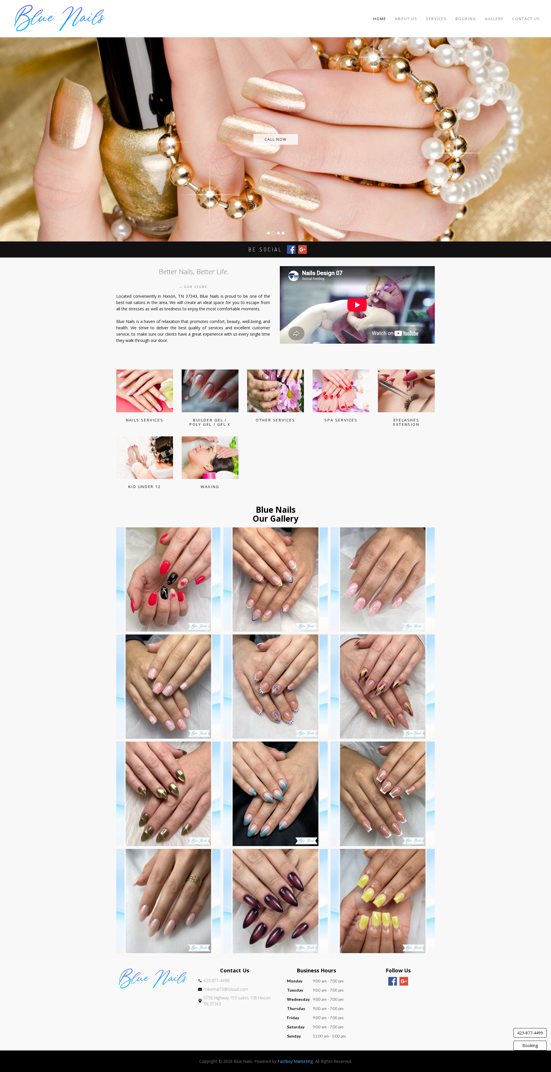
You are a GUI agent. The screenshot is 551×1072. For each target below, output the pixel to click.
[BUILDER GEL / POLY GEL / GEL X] (210, 390)
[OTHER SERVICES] (275, 390)
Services (436, 18)
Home (379, 18)
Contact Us (526, 18)
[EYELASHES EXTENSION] (406, 390)
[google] (403, 981)
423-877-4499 (530, 1033)
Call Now (276, 139)
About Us (406, 18)
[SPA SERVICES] (341, 390)
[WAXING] (210, 457)
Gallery (494, 18)
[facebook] (392, 981)
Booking (465, 18)
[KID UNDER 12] (144, 457)
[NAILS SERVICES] (144, 390)
